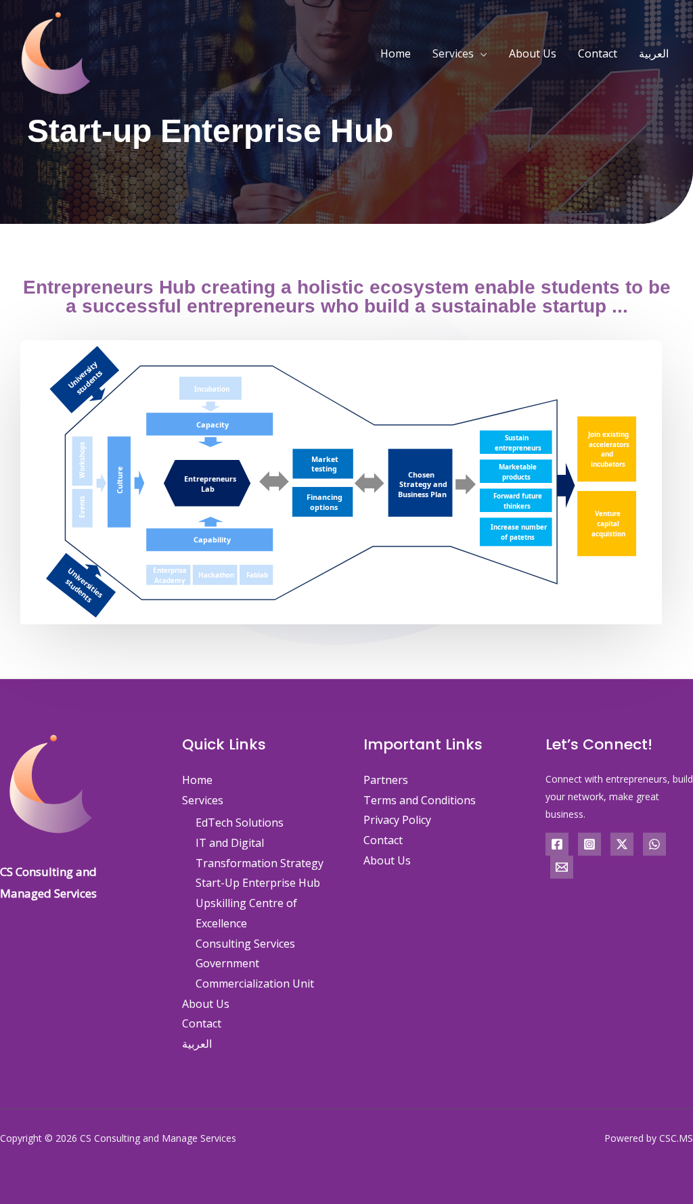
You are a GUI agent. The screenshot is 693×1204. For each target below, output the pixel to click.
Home (395, 53)
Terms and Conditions (419, 800)
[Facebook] (556, 844)
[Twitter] (621, 844)
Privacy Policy (397, 819)
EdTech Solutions (240, 822)
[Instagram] (589, 844)
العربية (654, 53)
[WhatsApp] (654, 844)
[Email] (561, 867)
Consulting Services (245, 943)
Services (453, 53)
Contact (597, 53)
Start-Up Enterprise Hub (258, 882)
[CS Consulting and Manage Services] (56, 52)
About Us (532, 53)
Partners (385, 779)
